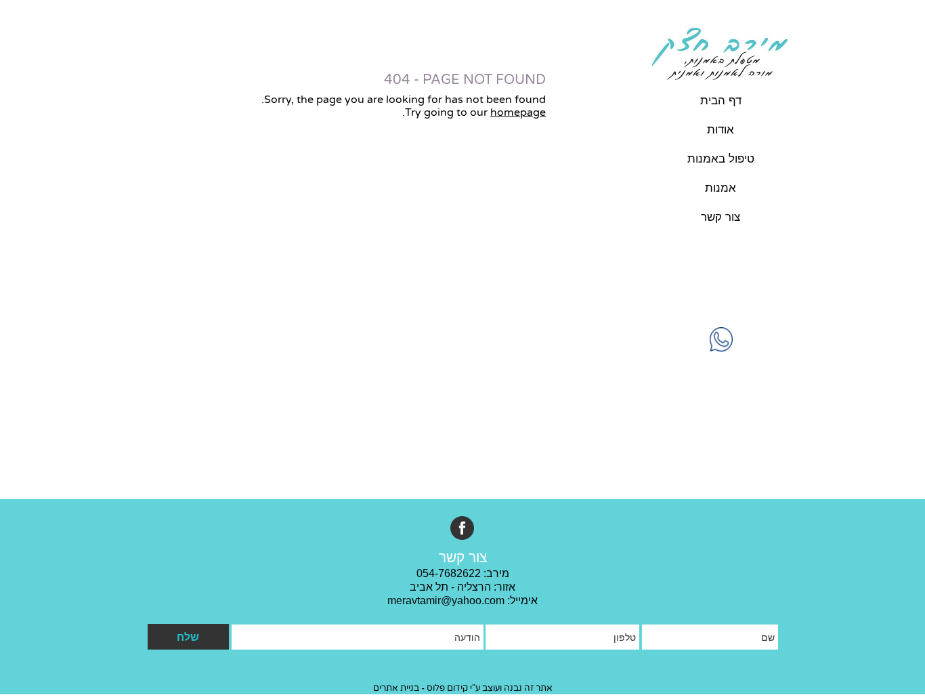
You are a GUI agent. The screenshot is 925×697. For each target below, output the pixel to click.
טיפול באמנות (720, 158)
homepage (518, 112)
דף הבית (720, 100)
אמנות (720, 188)
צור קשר (720, 217)
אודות (720, 129)
